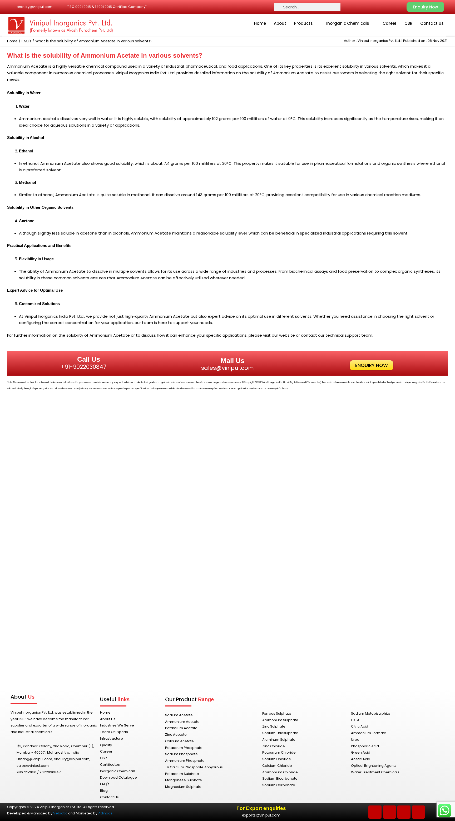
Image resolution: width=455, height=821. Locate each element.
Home (260, 23)
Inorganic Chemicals (347, 23)
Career (390, 23)
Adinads (105, 813)
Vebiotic (60, 813)
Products (303, 23)
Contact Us (432, 23)
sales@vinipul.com (227, 368)
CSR (408, 23)
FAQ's (26, 41)
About (280, 23)
